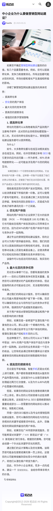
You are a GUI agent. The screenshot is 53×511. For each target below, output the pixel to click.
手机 (35, 369)
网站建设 (32, 65)
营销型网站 (11, 480)
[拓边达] (8, 5)
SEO (45, 153)
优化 (7, 102)
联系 (25, 333)
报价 (32, 201)
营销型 (24, 65)
